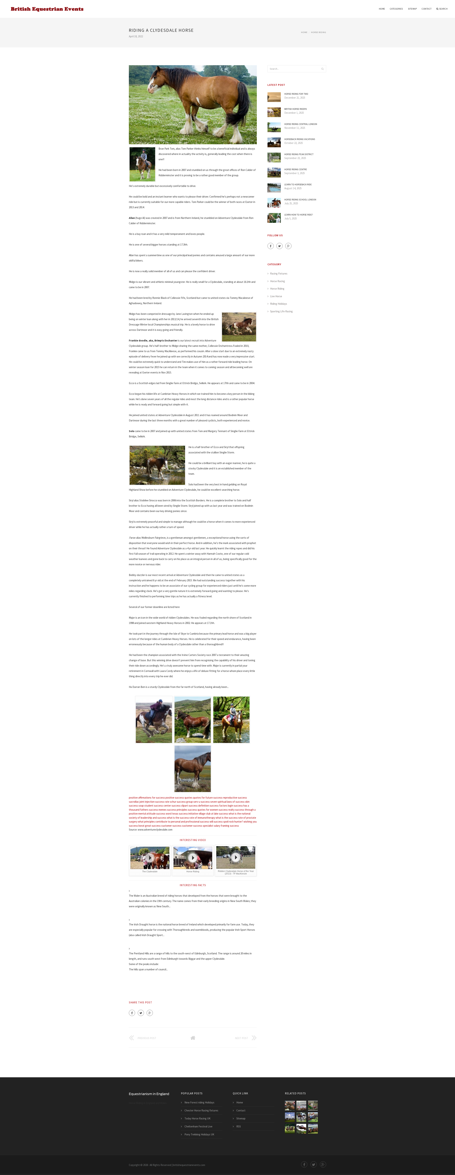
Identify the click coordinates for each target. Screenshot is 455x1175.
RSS (238, 1126)
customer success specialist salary (201, 825)
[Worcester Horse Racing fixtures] (290, 1129)
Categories (396, 8)
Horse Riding (318, 32)
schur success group (181, 801)
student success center (157, 805)
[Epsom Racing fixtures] (301, 1106)
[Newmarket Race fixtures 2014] (290, 1117)
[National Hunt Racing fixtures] (313, 1117)
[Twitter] (141, 1013)
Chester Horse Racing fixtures (201, 1110)
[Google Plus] (150, 1013)
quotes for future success (207, 797)
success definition (199, 805)
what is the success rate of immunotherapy (191, 817)
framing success (230, 825)
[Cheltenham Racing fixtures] (313, 1106)
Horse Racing (277, 281)
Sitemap (412, 8)
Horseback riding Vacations (299, 139)
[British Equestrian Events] (46, 6)
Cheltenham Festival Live (198, 1126)
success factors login (221, 805)
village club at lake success (213, 813)
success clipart (180, 805)
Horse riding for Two (296, 93)
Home (382, 8)
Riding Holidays (278, 303)
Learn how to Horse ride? (298, 214)
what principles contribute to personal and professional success (173, 821)
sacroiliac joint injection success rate (149, 801)
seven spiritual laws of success (227, 801)
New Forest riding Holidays (199, 1102)
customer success (171, 825)
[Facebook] (132, 1013)
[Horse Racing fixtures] (313, 1129)
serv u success (201, 801)
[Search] (322, 68)
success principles (177, 809)
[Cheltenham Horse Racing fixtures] (301, 1129)
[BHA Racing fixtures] (290, 1106)
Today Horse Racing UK (197, 1118)
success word (164, 813)
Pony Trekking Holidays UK (199, 1134)
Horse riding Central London (300, 124)
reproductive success (235, 797)
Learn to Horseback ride (298, 184)
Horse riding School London (300, 199)
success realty (227, 809)
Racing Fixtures (278, 273)
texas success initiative (185, 813)
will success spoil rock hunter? (226, 821)
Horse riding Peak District (299, 154)
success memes (158, 809)
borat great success (149, 825)
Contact (427, 8)
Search (443, 8)
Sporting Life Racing (281, 311)
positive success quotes (178, 797)
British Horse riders (295, 109)
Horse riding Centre (295, 169)
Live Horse (276, 296)
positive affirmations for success (147, 797)
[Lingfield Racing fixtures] (301, 1117)
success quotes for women (203, 809)
